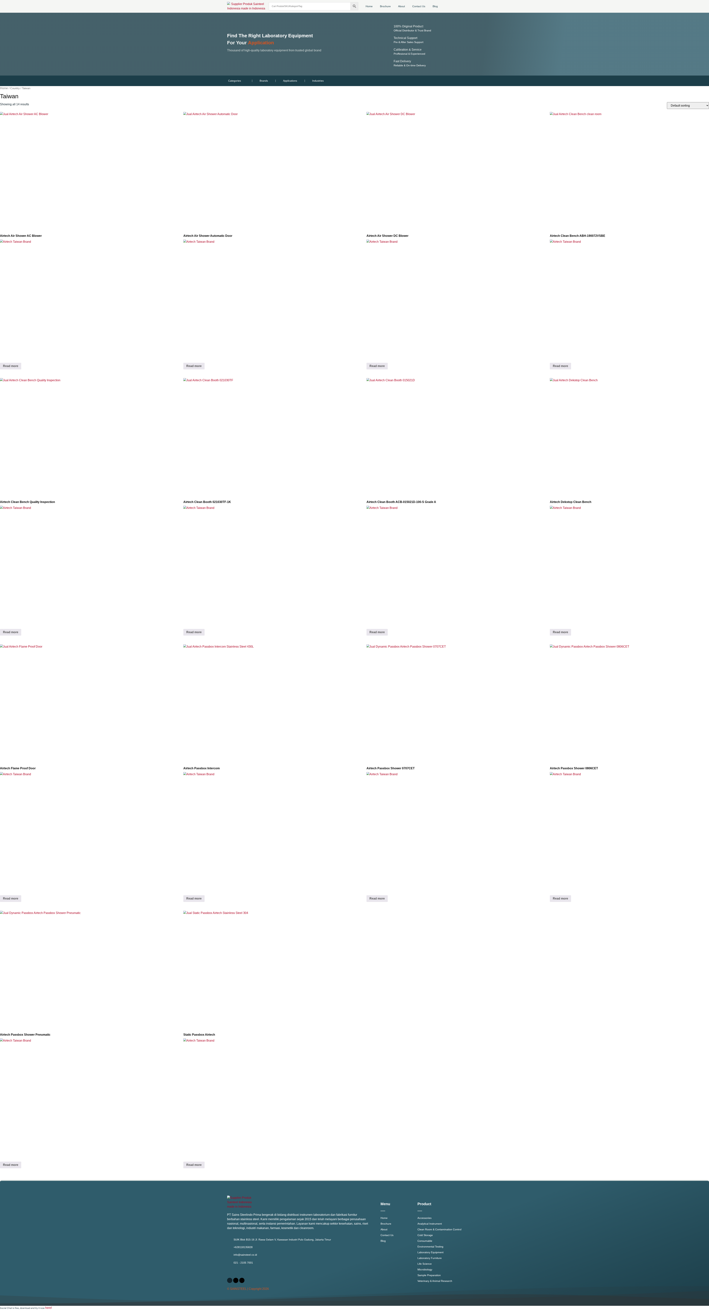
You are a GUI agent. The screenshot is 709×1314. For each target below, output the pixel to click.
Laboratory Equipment (430, 1252)
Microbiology (424, 1269)
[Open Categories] (243, 81)
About (401, 6)
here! (48, 1307)
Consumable (424, 1240)
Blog (435, 6)
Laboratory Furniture (429, 1258)
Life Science (424, 1263)
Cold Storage (425, 1235)
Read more (10, 366)
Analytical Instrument (429, 1223)
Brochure (385, 6)
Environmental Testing (430, 1246)
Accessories (424, 1217)
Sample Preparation (429, 1275)
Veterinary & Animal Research (434, 1280)
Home (369, 6)
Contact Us (418, 6)
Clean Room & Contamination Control (439, 1229)
